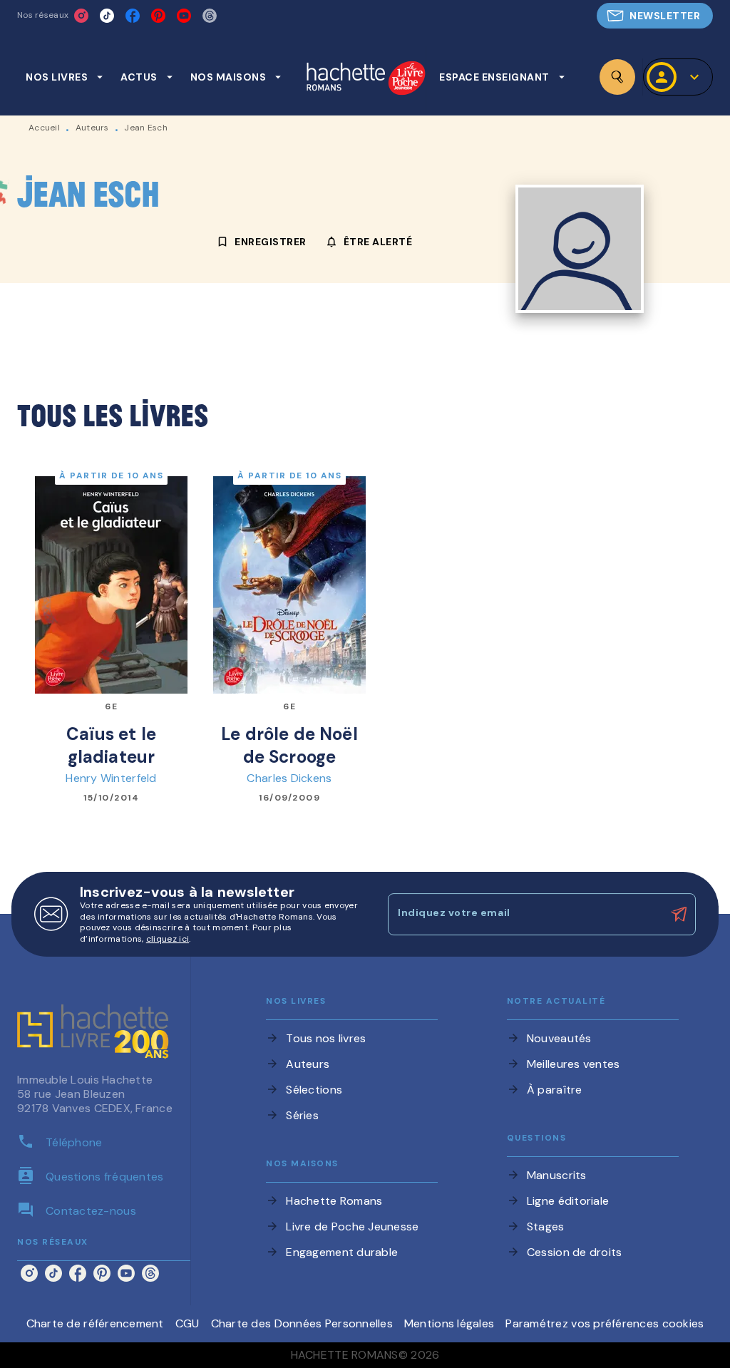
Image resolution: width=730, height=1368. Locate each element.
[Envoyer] (679, 914)
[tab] (64, 77)
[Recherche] (617, 77)
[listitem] (81, 16)
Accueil (44, 127)
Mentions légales (449, 1323)
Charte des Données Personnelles (302, 1323)
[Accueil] (366, 79)
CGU (187, 1323)
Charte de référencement (95, 1323)
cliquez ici (167, 939)
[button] (655, 16)
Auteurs (92, 127)
